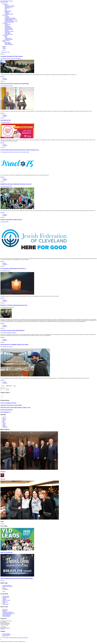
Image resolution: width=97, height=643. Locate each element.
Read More (2, 76)
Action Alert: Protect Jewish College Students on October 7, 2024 (15, 407)
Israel (8, 85)
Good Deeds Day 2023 (5, 120)
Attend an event (8, 24)
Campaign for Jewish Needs (10, 18)
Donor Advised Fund (6, 615)
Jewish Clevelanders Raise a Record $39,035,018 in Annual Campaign (16, 578)
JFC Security (7, 7)
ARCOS (6, 637)
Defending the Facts (8, 28)
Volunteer (6, 30)
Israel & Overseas (8, 27)
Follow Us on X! (6, 635)
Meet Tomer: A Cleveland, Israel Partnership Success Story (13, 305)
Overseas (8, 270)
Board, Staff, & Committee (9, 5)
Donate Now (5, 609)
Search (4, 50)
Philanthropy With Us (9, 20)
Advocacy (7, 25)
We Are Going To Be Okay (6, 409)
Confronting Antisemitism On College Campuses (11, 56)
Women (4, 426)
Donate (4, 41)
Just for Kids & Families (9, 31)
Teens (4, 424)
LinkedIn (4, 48)
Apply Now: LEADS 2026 (6, 552)
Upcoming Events (8, 38)
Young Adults (13, 58)
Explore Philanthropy (6, 616)
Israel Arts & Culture (6, 600)
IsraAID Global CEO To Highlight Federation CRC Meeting (14, 344)
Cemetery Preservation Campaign (11, 19)
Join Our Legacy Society (9, 22)
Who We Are (5, 3)
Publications (7, 11)
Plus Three (15, 637)
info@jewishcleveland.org (5, 627)
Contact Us (7, 12)
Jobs (6, 9)
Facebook (4, 46)
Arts (3, 417)
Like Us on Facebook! (7, 634)
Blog (6, 36)
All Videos (2, 580)
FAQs (6, 8)
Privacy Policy (19, 637)
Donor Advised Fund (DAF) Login (11, 21)
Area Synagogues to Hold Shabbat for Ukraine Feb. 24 (13, 268)
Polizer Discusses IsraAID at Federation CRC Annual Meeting (14, 83)
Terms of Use (25, 637)
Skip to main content (4, 1)
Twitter (4, 47)
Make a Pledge (7, 42)
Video (6, 37)
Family (4, 419)
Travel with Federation (9, 29)
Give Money (7, 17)
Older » (14, 385)
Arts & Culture (7, 26)
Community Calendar (9, 39)
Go (7, 389)
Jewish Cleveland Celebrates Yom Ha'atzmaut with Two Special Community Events (19, 149)
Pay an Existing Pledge (9, 44)
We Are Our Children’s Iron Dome (8, 402)
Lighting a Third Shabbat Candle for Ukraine (11, 219)
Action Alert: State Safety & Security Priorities (11, 405)
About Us (6, 4)
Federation (4, 58)
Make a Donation (8, 43)
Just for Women (7, 33)
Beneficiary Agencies (9, 6)
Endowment (14, 332)
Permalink (4, 78)
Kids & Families (5, 604)
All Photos (2, 523)
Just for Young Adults (9, 34)
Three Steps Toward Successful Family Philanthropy (12, 330)
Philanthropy (9, 332)
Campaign (4, 418)
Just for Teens (7, 32)
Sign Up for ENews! (6, 633)
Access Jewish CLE (6, 40)
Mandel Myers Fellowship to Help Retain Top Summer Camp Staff (15, 184)
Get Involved (5, 23)
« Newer (2, 385)
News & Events (5, 35)
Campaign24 (18, 58)
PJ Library (4, 588)
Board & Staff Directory (7, 585)
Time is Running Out (5, 412)
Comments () (5, 79)
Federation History (8, 10)
